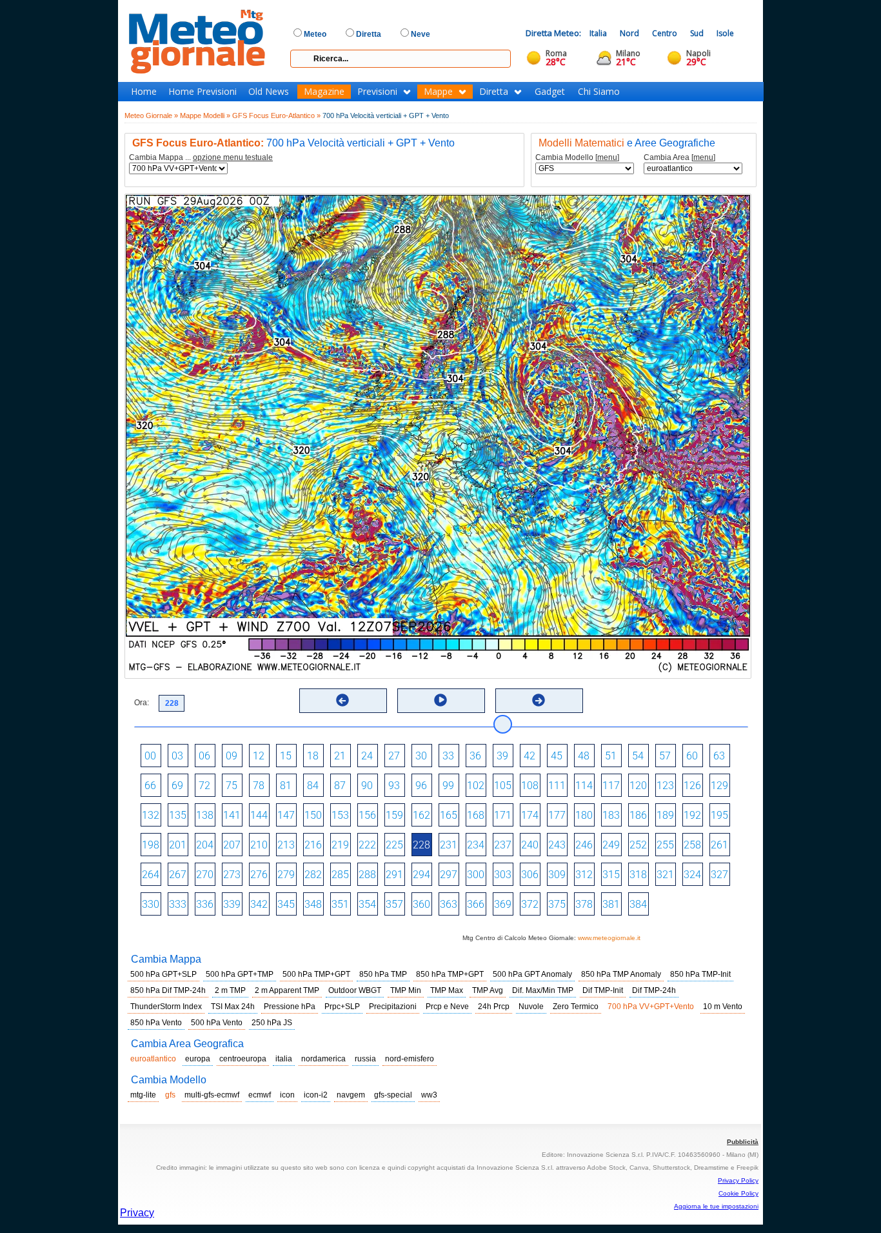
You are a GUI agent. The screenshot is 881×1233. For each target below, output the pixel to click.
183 (611, 815)
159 (394, 815)
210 (259, 845)
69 (177, 785)
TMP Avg (487, 990)
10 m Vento (722, 1006)
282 (313, 874)
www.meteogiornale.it (609, 937)
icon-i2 (316, 1094)
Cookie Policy (738, 1193)
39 (502, 756)
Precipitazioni (393, 1006)
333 (177, 904)
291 (394, 874)
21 (340, 756)
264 (150, 874)
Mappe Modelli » (205, 115)
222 (367, 845)
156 (367, 815)
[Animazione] (440, 700)
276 (259, 874)
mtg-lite (143, 1094)
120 (638, 785)
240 (530, 845)
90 (367, 785)
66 (150, 785)
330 (150, 904)
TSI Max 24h (233, 1006)
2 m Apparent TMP (287, 990)
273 (232, 874)
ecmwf (259, 1094)
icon (287, 1094)
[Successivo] (538, 700)
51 (611, 756)
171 (502, 815)
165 (448, 815)
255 (665, 845)
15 (286, 756)
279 (286, 874)
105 (502, 785)
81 (286, 785)
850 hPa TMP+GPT (450, 974)
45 (556, 756)
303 (502, 874)
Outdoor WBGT (354, 990)
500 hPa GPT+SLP (163, 974)
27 (394, 756)
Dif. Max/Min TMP (542, 990)
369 (502, 904)
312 (584, 874)
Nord (629, 33)
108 (530, 785)
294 (421, 874)
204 (204, 845)
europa (197, 1058)
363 (448, 904)
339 (232, 904)
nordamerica (323, 1058)
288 (367, 874)
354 (367, 904)
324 (692, 874)
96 (421, 785)
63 (719, 756)
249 (611, 845)
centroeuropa (242, 1058)
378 (584, 904)
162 (421, 815)
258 (692, 845)
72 (204, 785)
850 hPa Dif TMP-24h (168, 990)
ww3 (429, 1094)
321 (665, 874)
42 (529, 756)
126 (692, 785)
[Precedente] (342, 700)
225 (394, 845)
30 (421, 756)
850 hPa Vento (156, 1022)
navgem (351, 1094)
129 (719, 785)
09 (231, 756)
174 (530, 815)
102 (475, 785)
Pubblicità (742, 1141)
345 (286, 904)
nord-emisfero (409, 1058)
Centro (664, 33)
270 (204, 874)
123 (665, 785)
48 (583, 756)
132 (150, 815)
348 (313, 904)
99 (448, 785)
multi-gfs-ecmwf (211, 1094)
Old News (268, 91)
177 (557, 815)
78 (258, 785)
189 (665, 815)
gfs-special (393, 1094)
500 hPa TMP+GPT (316, 974)
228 (421, 845)
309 (557, 874)
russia (365, 1058)
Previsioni (377, 91)
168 (475, 815)
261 (719, 845)
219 (340, 845)
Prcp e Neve (447, 1006)
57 (665, 756)
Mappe (438, 91)
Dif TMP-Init (602, 990)
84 (313, 785)
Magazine (324, 91)
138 (204, 815)
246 (584, 845)
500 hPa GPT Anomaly (532, 974)
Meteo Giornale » (151, 115)
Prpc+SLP (342, 1006)
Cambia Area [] (679, 158)
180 (584, 815)
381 (611, 904)
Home (144, 91)
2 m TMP (230, 990)
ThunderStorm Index (166, 1006)
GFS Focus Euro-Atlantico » (276, 115)
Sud (697, 33)
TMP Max (446, 990)
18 (313, 756)
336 (204, 904)
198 (150, 845)
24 (367, 756)
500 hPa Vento (217, 1022)
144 (259, 815)
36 (475, 756)
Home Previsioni (202, 91)
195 (719, 815)
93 (394, 785)
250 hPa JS (272, 1022)
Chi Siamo (599, 91)
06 (204, 756)
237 (502, 845)
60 (692, 756)
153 (340, 815)
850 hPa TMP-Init (700, 974)
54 (638, 756)
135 (177, 815)
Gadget (550, 91)
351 (340, 904)
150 (313, 815)
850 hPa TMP (383, 974)
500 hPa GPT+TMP (239, 974)
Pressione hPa (289, 1006)
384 (638, 904)
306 (530, 874)
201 (177, 845)
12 (258, 756)
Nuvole (531, 1006)
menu (607, 157)
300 (475, 874)
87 (340, 785)
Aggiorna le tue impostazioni (716, 1206)
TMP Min (405, 990)
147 (286, 815)
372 (530, 904)
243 (557, 845)
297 (448, 874)
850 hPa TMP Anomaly (621, 974)
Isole (725, 33)
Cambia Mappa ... (201, 158)
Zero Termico (576, 1006)
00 (150, 756)
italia (283, 1058)
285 (340, 874)
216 (313, 845)
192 (692, 815)
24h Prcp (494, 1006)
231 (448, 845)
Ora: (141, 702)
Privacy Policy (738, 1180)
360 (421, 904)
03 (177, 756)
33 (448, 756)
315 (611, 874)
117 (611, 785)
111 (557, 785)
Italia (598, 33)
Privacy (137, 1212)
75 (231, 785)
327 (719, 874)
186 (638, 815)
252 (638, 845)
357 (394, 904)
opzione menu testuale (233, 157)
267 (177, 874)
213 (286, 845)
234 (475, 845)
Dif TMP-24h (654, 990)
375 (557, 904)
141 (232, 815)
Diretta (493, 91)
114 (584, 785)
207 (232, 845)
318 (638, 874)
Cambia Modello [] (577, 158)
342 (259, 904)
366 (475, 904)
